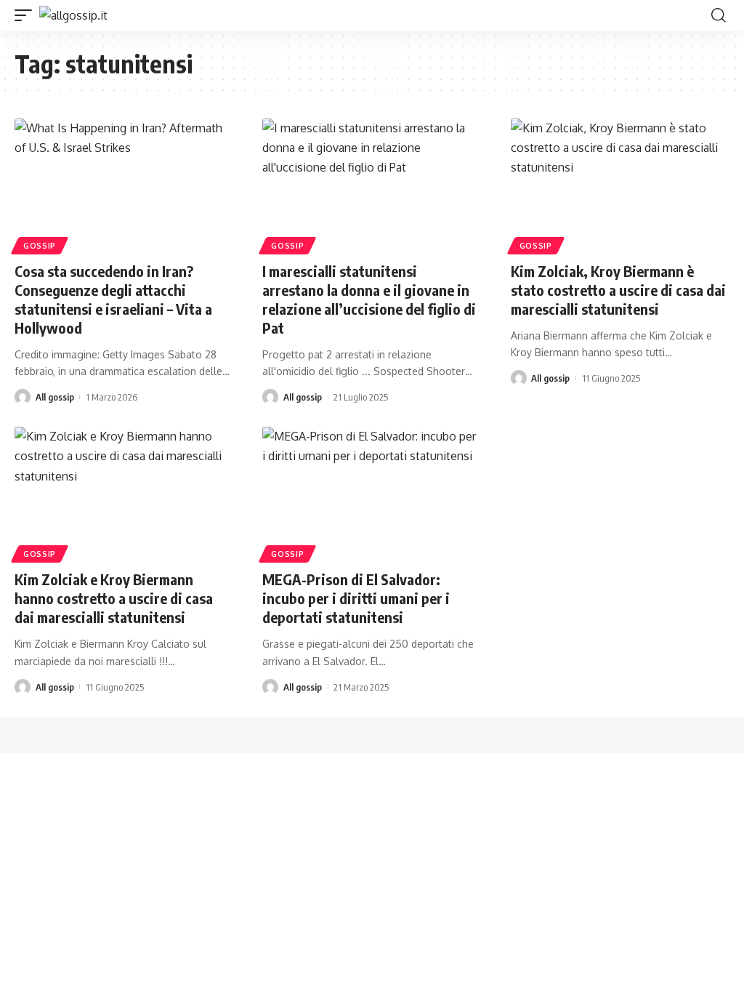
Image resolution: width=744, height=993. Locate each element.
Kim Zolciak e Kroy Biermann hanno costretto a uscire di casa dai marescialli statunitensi (114, 598)
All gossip (55, 397)
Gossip (39, 245)
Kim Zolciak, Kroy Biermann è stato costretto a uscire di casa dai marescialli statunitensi (618, 290)
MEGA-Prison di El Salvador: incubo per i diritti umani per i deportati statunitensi (356, 598)
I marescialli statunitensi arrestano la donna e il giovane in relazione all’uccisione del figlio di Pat (369, 299)
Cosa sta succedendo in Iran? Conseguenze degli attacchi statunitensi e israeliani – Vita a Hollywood (113, 299)
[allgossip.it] (73, 15)
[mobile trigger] (27, 15)
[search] (718, 15)
